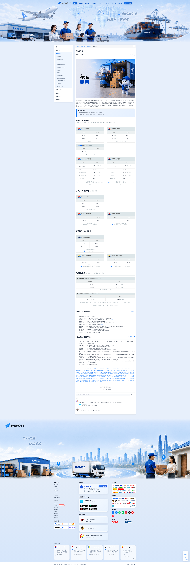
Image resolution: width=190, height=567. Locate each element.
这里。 (120, 359)
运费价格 (87, 3)
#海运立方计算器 (98, 372)
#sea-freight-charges (99, 370)
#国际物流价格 (112, 380)
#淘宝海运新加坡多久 (115, 369)
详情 (112, 319)
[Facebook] (113, 512)
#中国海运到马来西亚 (88, 372)
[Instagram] (126, 512)
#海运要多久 (95, 380)
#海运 (121, 372)
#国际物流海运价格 (121, 380)
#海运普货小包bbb (84, 375)
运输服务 (89, 46)
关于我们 (108, 3)
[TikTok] (129, 512)
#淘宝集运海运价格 (102, 377)
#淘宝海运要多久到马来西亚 (85, 378)
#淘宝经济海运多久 (115, 377)
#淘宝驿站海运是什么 (83, 377)
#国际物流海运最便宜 (85, 381)
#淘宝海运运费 (112, 375)
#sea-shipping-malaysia (95, 375)
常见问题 (114, 3)
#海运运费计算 (104, 375)
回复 (132, 394)
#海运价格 (107, 369)
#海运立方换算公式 (86, 380)
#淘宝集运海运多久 (125, 373)
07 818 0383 (87, 486)
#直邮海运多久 (127, 372)
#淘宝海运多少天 (116, 372)
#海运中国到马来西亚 (121, 375)
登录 (126, 3)
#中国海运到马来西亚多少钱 (121, 370)
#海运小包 (128, 378)
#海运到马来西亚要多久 (108, 373)
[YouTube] (132, 512)
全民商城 (81, 3)
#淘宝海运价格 (93, 369)
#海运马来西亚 (98, 373)
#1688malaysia (80, 369)
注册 (130, 3)
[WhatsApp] (119, 512)
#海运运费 (109, 378)
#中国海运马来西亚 (109, 370)
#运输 (109, 377)
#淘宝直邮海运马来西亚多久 (87, 373)
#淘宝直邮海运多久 (107, 372)
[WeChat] (123, 512)
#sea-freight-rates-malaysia (119, 378)
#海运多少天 (117, 373)
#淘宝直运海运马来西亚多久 (99, 378)
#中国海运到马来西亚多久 (126, 369)
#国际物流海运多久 (88, 370)
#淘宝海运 (86, 369)
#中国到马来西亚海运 (103, 380)
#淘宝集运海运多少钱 (126, 377)
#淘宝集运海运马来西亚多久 (97, 381)
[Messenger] (116, 512)
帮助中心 (100, 3)
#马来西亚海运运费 (93, 377)
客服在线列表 (103, 486)
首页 (75, 3)
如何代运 (94, 3)
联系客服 (120, 3)
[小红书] (113, 516)
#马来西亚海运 (100, 369)
